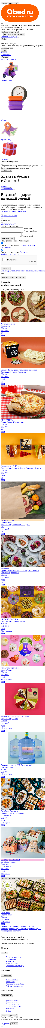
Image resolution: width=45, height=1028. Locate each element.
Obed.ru (4, 953)
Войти (4, 39)
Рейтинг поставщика (14, 986)
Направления (7, 996)
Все (2, 271)
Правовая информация (15, 966)
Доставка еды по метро (10, 926)
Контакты (10, 961)
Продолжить (6, 170)
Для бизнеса (6, 975)
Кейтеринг (18, 271)
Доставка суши (12, 1002)
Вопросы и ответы (13, 957)
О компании (11, 959)
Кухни (8, 1011)
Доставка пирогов (13, 1006)
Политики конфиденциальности (14, 253)
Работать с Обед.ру (9, 37)
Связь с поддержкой (9, 1015)
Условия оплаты (12, 964)
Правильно (27, 271)
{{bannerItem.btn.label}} (10, 3)
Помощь (5, 57)
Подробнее (5, 1024)
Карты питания (12, 980)
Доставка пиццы (12, 1004)
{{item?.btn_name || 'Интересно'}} (13, 277)
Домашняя (36, 271)
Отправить (6, 268)
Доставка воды (12, 1000)
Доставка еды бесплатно (18, 929)
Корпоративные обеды (15, 984)
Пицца (6, 271)
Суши (11, 271)
